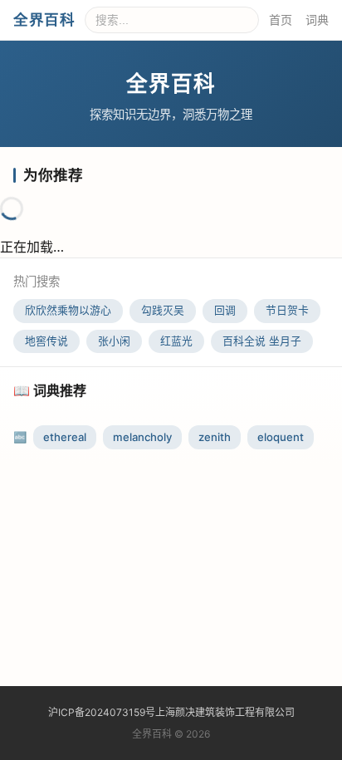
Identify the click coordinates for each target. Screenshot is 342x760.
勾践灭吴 (162, 310)
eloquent (280, 437)
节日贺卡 (287, 310)
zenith (214, 437)
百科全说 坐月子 (261, 341)
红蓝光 (176, 341)
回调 (225, 310)
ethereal (64, 437)
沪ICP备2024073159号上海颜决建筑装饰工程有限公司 (171, 712)
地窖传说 (46, 341)
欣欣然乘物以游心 (68, 310)
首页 (280, 19)
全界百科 (44, 19)
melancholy (142, 437)
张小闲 (114, 341)
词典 (317, 19)
